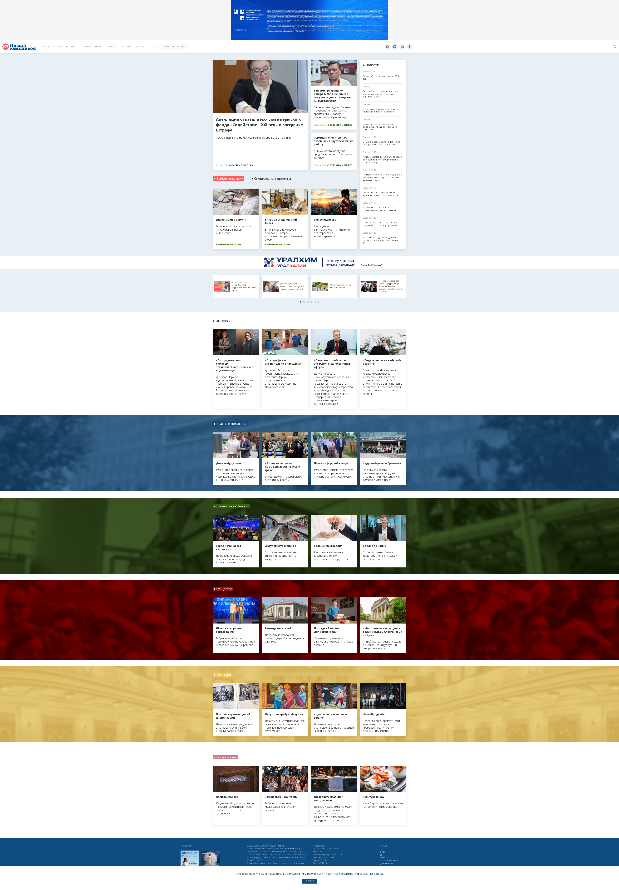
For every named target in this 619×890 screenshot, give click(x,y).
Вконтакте (393, 860)
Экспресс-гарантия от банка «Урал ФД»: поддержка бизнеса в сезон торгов (243, 286)
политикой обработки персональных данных (354, 873)
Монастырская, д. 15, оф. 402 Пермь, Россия (325, 859)
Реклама (383, 852)
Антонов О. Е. (336, 854)
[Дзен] (387, 47)
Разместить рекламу (174, 46)
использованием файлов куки (304, 873)
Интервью (141, 46)
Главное (45, 46)
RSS (380, 854)
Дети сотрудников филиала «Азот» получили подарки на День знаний (292, 286)
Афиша (155, 46)
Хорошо (309, 881)
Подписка (383, 857)
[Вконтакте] (402, 47)
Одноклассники (386, 863)
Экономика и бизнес (90, 46)
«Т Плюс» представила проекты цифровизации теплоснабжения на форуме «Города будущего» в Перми (390, 286)
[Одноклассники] (410, 47)
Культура (127, 46)
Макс (386, 860)
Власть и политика (64, 46)
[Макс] (395, 47)
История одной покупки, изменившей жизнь (340, 286)
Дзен (381, 860)
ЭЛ (255, 860)
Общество (112, 46)
